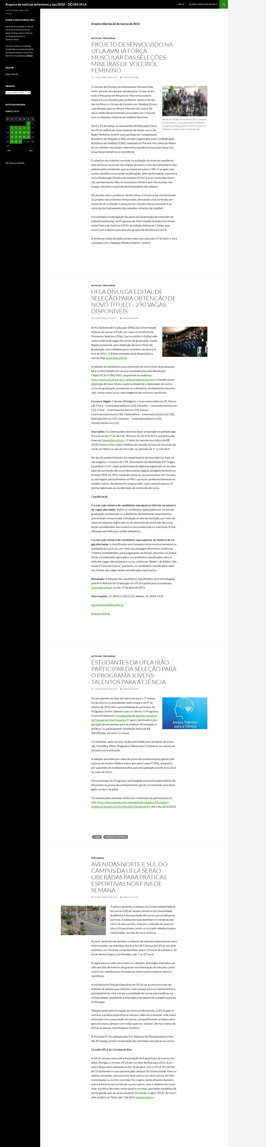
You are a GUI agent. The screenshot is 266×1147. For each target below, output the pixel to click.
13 (20, 132)
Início (181, 4)
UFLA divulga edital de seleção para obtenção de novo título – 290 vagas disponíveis (133, 301)
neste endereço (144, 1097)
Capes (97, 837)
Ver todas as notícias (14, 163)
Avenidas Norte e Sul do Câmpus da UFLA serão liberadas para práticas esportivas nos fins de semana (129, 877)
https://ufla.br (11, 74)
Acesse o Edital (100, 613)
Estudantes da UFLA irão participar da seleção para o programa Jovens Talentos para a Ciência (133, 672)
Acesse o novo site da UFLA (203, 4)
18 (11, 137)
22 (28, 137)
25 (11, 141)
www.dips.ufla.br (116, 358)
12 (16, 132)
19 (16, 137)
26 (16, 141)
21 (24, 137)
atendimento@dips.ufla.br (107, 604)
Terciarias (109, 38)
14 (24, 132)
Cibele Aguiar (130, 77)
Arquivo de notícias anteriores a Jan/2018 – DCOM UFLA (46, 4)
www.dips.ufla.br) (114, 440)
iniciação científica (115, 837)
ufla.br (30, 55)
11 (11, 132)
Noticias (96, 38)
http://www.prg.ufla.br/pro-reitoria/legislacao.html (122, 379)
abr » (31, 150)
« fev (8, 150)
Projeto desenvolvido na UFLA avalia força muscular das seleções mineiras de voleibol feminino (132, 57)
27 (20, 141)
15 (28, 132)
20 (20, 137)
